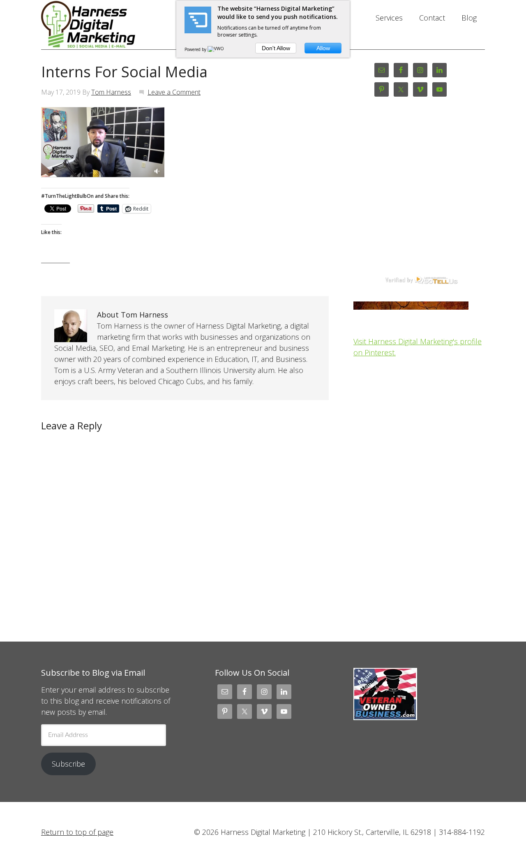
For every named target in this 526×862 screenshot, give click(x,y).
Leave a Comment (174, 92)
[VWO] (216, 49)
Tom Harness (111, 92)
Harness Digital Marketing (107, 24)
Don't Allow (276, 48)
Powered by (196, 49)
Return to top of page (77, 832)
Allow (323, 48)
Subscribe (68, 764)
